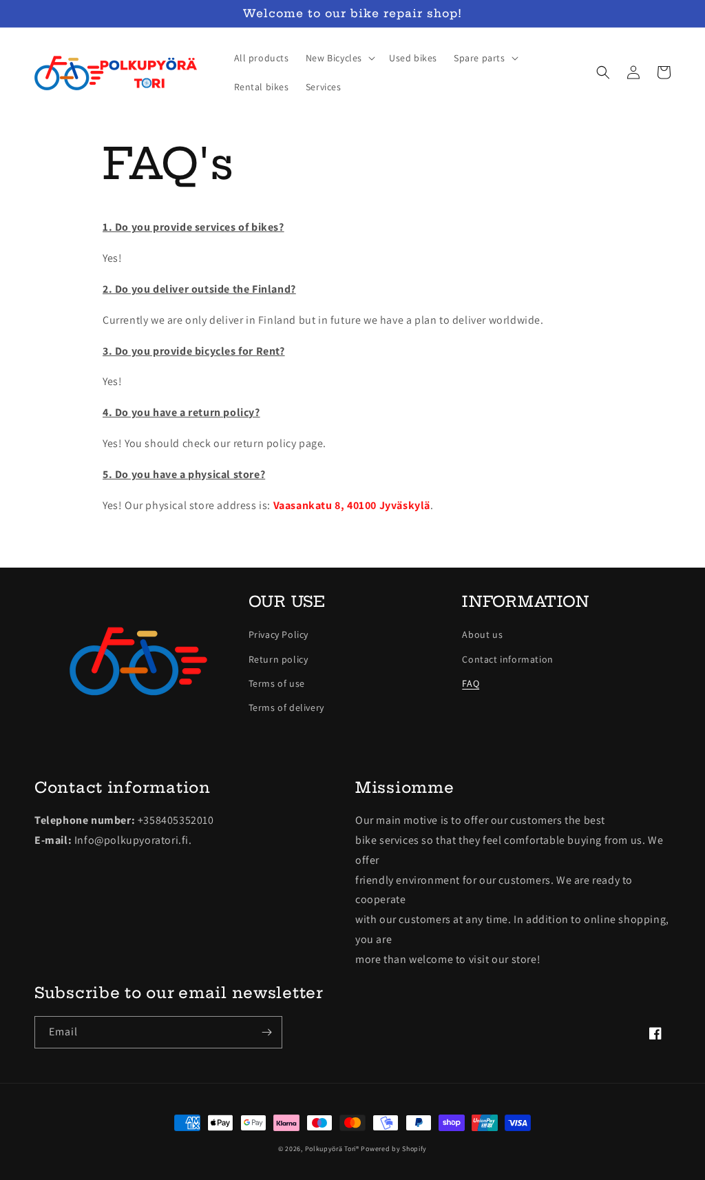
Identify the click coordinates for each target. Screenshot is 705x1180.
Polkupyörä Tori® (332, 1148)
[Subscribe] (266, 1032)
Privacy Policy (278, 634)
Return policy (278, 659)
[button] (339, 57)
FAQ (470, 683)
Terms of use (277, 683)
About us (482, 634)
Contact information (507, 659)
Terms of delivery (286, 707)
